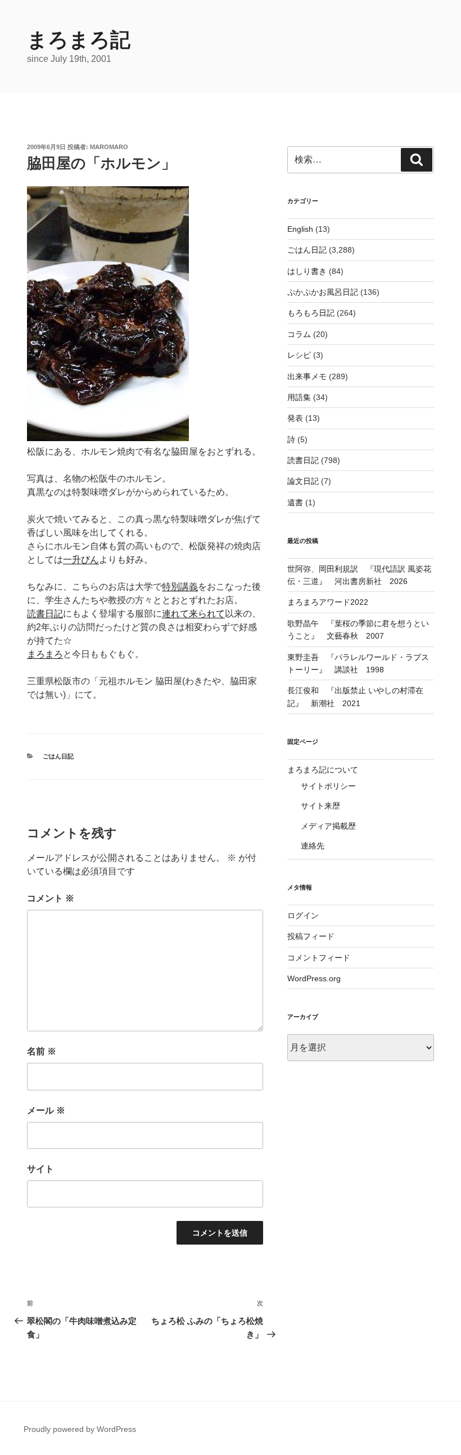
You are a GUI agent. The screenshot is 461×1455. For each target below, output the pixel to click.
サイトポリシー (328, 786)
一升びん (81, 559)
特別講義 (180, 586)
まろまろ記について (322, 769)
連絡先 (312, 845)
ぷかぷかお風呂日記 (322, 292)
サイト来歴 (320, 805)
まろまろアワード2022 (327, 602)
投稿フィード (311, 936)
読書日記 (45, 613)
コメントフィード (318, 957)
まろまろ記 (78, 39)
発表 (295, 418)
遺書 (295, 502)
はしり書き (307, 271)
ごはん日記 (58, 756)
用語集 (299, 397)
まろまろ (45, 654)
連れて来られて (193, 613)
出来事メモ (307, 376)
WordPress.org (314, 978)
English (300, 228)
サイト (40, 1169)
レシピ (299, 355)
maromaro (109, 146)
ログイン (303, 915)
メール (46, 1110)
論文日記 (303, 481)
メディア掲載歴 (328, 825)
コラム (299, 334)
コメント (50, 898)
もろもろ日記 (311, 312)
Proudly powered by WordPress (80, 1429)
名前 (41, 1051)
